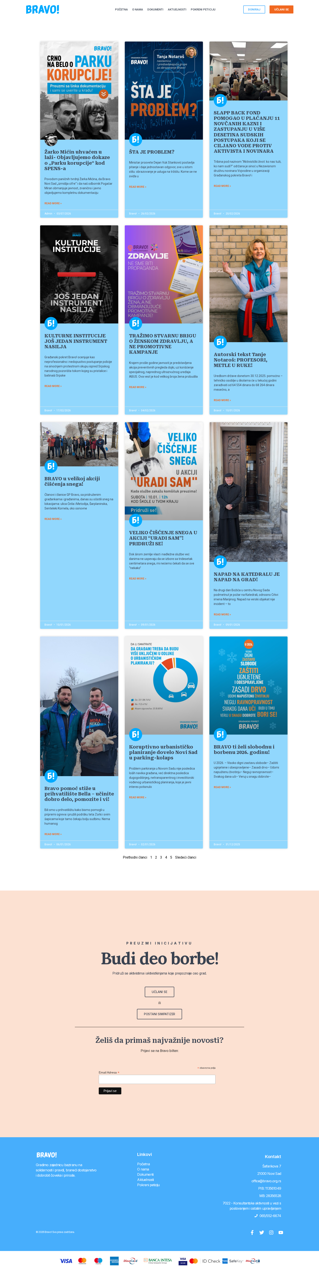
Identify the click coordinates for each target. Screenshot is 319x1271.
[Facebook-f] (252, 1232)
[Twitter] (261, 1232)
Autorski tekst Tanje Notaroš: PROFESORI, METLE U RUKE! (240, 360)
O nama (137, 9)
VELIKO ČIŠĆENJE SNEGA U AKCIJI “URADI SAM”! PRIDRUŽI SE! (163, 538)
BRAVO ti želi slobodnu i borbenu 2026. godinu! (244, 749)
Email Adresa (109, 1072)
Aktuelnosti (177, 9)
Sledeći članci (185, 857)
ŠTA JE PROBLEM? (151, 152)
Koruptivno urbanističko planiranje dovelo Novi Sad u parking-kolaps (163, 752)
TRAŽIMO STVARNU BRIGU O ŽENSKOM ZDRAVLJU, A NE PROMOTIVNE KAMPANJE (162, 344)
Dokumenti (155, 9)
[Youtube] (280, 1232)
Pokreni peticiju (203, 9)
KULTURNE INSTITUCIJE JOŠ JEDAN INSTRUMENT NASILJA (75, 341)
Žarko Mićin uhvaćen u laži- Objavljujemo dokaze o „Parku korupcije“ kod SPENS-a (77, 160)
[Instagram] (271, 1232)
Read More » (53, 203)
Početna (121, 9)
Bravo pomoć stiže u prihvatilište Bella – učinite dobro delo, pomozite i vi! (79, 794)
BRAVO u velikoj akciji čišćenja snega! (72, 481)
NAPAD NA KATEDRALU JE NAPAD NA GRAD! (247, 577)
